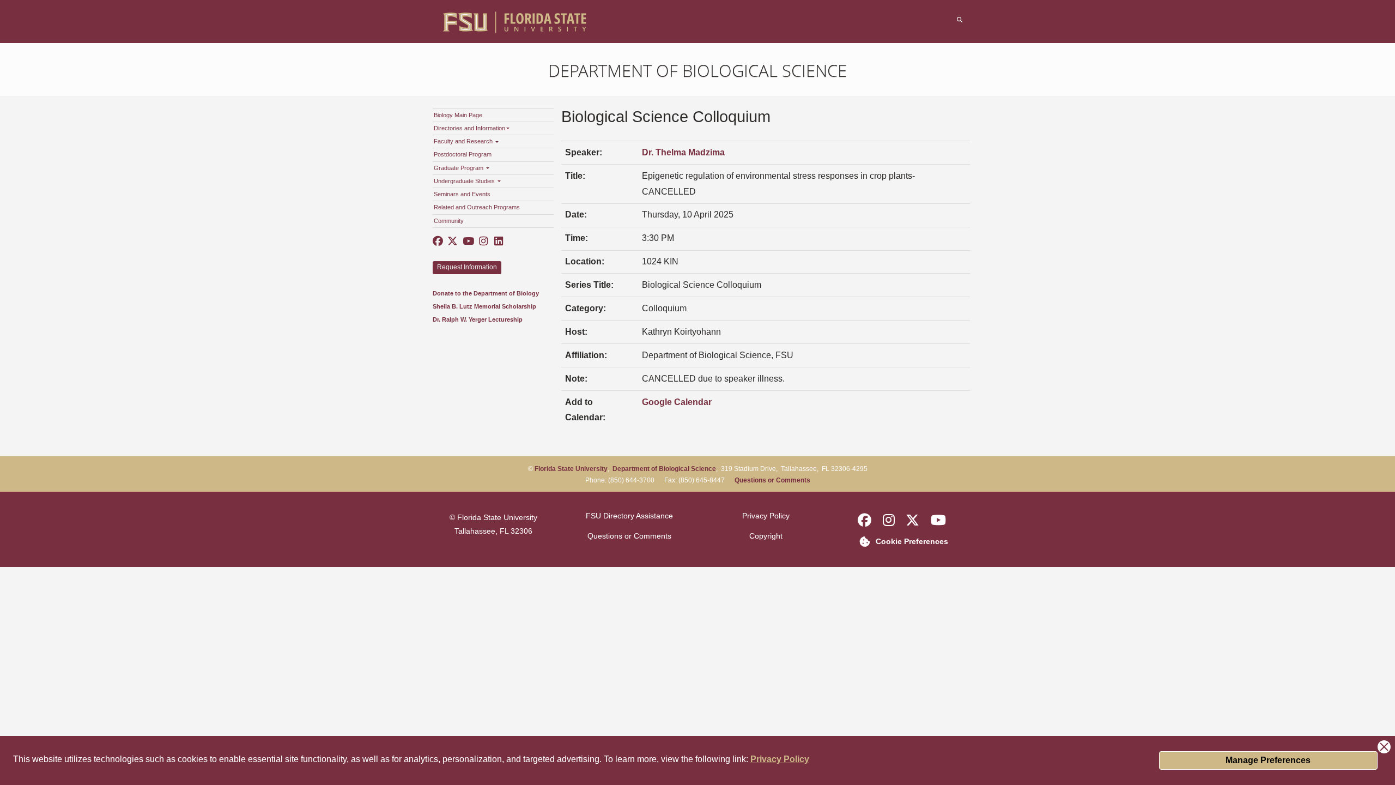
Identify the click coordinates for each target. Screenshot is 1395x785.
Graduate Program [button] (459, 168)
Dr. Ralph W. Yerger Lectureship (478, 319)
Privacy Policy (779, 759)
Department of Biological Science (697, 70)
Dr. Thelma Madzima (683, 152)
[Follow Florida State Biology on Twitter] (452, 241)
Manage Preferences (1268, 760)
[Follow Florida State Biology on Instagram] (482, 241)
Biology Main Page (458, 115)
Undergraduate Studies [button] (465, 181)
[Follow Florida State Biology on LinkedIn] (498, 241)
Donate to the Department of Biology (486, 293)
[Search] (960, 20)
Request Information (467, 267)
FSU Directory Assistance (629, 515)
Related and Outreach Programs (477, 207)
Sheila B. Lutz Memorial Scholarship (484, 306)
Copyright (766, 536)
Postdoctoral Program (463, 154)
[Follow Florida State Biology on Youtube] (468, 241)
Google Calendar (677, 402)
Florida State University (571, 469)
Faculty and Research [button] (464, 141)
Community (449, 221)
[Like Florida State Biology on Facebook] (438, 241)
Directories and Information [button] (469, 128)
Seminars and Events (462, 194)
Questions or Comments (772, 480)
